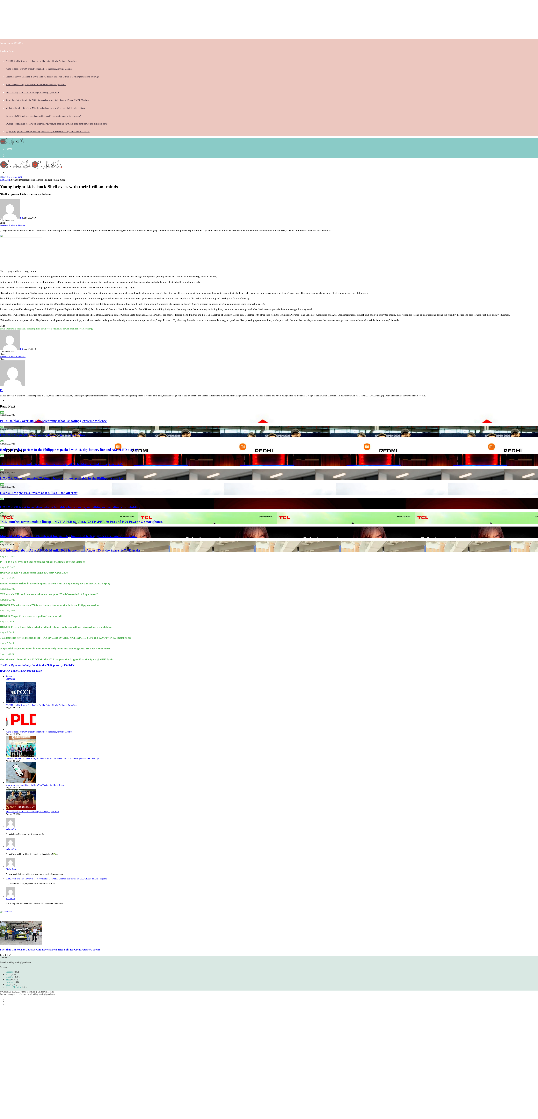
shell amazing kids (30, 328)
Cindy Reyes (11, 869)
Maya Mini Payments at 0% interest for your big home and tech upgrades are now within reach (68, 536)
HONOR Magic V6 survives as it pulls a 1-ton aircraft (38, 493)
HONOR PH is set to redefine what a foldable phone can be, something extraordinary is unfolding (70, 507)
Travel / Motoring (13, 987)
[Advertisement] (84, 19)
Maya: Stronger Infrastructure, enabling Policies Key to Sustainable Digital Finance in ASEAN (48, 131)
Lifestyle (9, 977)
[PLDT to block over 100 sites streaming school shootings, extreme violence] (21, 729)
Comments (10, 679)
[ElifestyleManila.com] (12, 144)
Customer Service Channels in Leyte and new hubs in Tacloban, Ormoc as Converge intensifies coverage (52, 77)
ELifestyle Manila (46, 992)
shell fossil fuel (49, 328)
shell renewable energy (81, 328)
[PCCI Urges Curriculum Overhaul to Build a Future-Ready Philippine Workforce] (21, 702)
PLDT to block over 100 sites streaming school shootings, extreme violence (39, 69)
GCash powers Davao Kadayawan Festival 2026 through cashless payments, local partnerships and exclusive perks (56, 124)
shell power (63, 328)
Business (9, 972)
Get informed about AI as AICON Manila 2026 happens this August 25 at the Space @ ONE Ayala (70, 550)
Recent (9, 676)
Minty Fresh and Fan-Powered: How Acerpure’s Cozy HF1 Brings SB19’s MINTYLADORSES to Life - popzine (56, 878)
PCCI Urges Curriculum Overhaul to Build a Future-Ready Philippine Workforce (41, 61)
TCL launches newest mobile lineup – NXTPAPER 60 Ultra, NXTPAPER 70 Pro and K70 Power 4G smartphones (81, 521)
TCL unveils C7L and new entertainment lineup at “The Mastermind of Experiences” (43, 116)
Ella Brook (10, 898)
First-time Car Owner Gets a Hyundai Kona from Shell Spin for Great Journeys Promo (50, 949)
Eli (21, 218)
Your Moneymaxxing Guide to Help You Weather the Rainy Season (36, 84)
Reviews (9, 982)
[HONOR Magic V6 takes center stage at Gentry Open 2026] (21, 809)
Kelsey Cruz (11, 829)
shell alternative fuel (10, 328)
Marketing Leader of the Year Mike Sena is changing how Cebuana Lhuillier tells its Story (45, 108)
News (8, 979)
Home (9, 149)
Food (8, 974)
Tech (8, 180)
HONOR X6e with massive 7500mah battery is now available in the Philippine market (61, 478)
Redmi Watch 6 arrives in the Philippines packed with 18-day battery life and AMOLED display (48, 100)
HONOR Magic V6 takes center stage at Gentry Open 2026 (32, 92)
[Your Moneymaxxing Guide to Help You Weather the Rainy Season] (21, 782)
